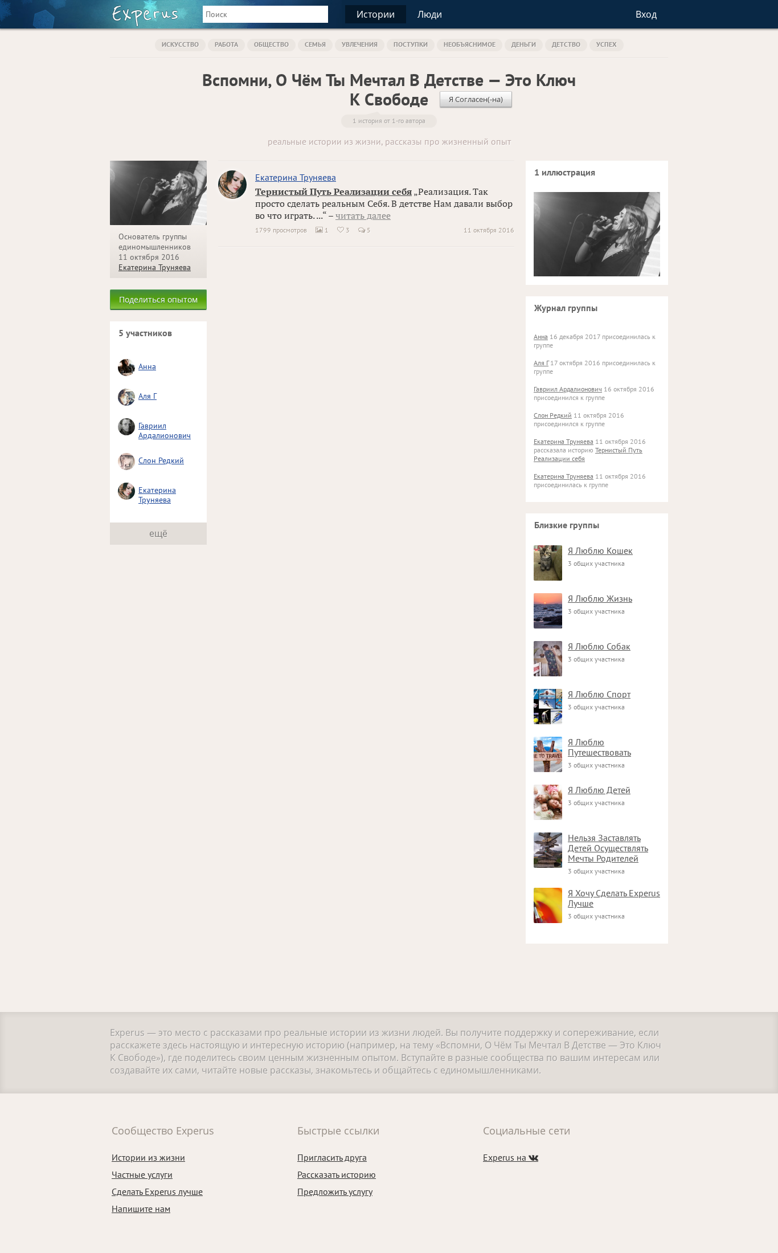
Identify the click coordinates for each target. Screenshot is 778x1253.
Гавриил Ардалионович (164, 430)
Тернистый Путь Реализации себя (333, 191)
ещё (158, 533)
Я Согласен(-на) (476, 99)
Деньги (523, 44)
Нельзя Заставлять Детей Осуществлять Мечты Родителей (608, 848)
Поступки (411, 44)
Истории (376, 14)
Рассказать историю (336, 1174)
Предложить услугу (334, 1191)
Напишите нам (141, 1208)
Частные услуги (142, 1174)
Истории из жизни (148, 1157)
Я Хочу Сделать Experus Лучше (614, 898)
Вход (646, 14)
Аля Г (147, 396)
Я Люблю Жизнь (600, 598)
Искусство (180, 44)
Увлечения (360, 44)
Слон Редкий (161, 460)
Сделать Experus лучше (157, 1191)
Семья (315, 44)
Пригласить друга (332, 1157)
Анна (147, 366)
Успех (606, 44)
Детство (566, 44)
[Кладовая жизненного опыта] (145, 16)
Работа (226, 44)
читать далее (363, 215)
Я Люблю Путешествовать (599, 747)
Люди (429, 14)
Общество (271, 44)
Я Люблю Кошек (600, 550)
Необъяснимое (470, 44)
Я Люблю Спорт (599, 694)
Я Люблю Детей (599, 789)
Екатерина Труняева (154, 267)
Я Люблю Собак (599, 646)
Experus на (510, 1157)
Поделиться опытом (158, 299)
